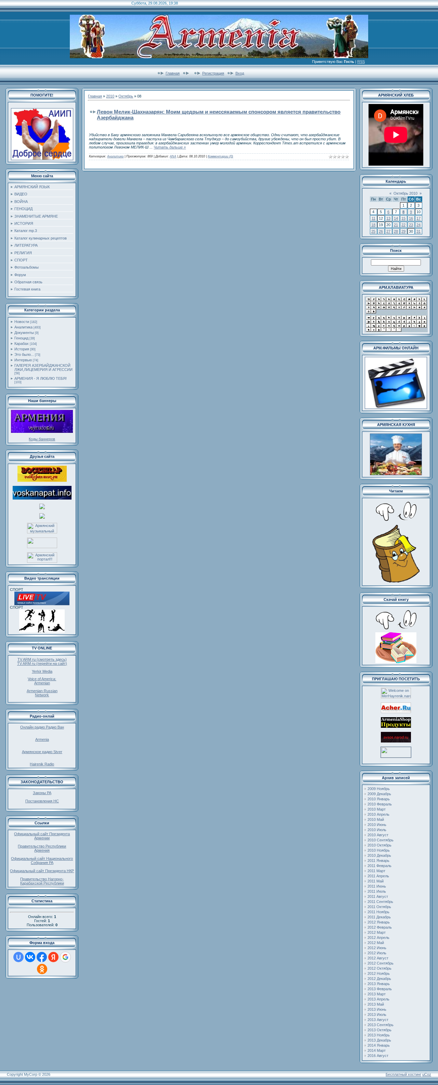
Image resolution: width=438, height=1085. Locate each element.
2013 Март (377, 994)
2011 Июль (377, 891)
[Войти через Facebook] (42, 957)
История (21, 349)
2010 (110, 96)
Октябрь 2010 (405, 193)
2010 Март (377, 809)
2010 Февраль (380, 804)
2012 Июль (377, 953)
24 (418, 225)
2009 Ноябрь (379, 789)
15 (403, 218)
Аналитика (23, 327)
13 (388, 218)
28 (396, 231)
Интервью (23, 360)
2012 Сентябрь (381, 963)
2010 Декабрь (379, 855)
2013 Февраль (380, 989)
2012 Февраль (380, 927)
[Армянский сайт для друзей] (396, 712)
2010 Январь (379, 799)
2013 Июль (377, 1014)
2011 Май (376, 881)
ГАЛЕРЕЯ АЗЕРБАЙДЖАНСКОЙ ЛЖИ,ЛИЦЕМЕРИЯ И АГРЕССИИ (43, 367)
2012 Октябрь (379, 968)
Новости (21, 322)
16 (411, 218)
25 (373, 231)
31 (418, 231)
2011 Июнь (377, 886)
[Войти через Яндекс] (53, 957)
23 (411, 225)
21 (396, 225)
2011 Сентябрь (380, 902)
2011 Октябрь (379, 907)
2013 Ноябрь (379, 1035)
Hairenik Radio (42, 764)
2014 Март (377, 1050)
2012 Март (377, 932)
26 (381, 231)
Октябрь (125, 96)
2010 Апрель (378, 814)
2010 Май (376, 819)
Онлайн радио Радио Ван (42, 727)
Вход (239, 73)
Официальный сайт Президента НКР (42, 871)
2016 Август (378, 1056)
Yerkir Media (42, 671)
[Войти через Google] (65, 957)
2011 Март (376, 871)
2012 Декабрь (379, 979)
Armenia (42, 739)
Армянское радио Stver (42, 752)
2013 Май (376, 1004)
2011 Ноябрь (378, 912)
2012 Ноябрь (379, 973)
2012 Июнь (377, 948)
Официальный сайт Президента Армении (42, 836)
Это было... (24, 354)
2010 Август (378, 835)
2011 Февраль (379, 866)
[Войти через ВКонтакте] (30, 957)
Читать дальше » (170, 147)
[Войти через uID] (18, 957)
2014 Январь (379, 1045)
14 (396, 218)
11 (373, 218)
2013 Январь (379, 984)
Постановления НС (42, 801)
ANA (173, 156)
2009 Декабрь (379, 794)
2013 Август (378, 1020)
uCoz (426, 1074)
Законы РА (42, 793)
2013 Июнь (377, 1009)
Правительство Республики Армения (42, 848)
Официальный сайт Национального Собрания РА (42, 860)
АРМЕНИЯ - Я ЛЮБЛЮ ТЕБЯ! (40, 378)
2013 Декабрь (379, 1040)
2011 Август (378, 896)
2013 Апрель (378, 999)
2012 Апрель (378, 937)
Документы (24, 333)
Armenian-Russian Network (42, 693)
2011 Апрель (378, 876)
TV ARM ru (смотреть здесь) (42, 659)
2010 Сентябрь (381, 840)
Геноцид (21, 338)
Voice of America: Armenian (42, 681)
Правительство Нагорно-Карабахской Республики (42, 881)
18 (373, 225)
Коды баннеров (42, 439)
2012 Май (376, 943)
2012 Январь (379, 922)
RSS (361, 62)
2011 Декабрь (379, 917)
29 (403, 231)
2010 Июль (377, 830)
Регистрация (213, 73)
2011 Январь (378, 860)
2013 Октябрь (379, 1030)
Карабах (21, 343)
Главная (173, 73)
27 (388, 231)
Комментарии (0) (220, 156)
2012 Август (378, 958)
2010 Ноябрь (379, 850)
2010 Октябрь (379, 845)
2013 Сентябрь (381, 1025)
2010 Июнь (377, 825)
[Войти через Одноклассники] (42, 969)
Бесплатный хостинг (403, 1074)
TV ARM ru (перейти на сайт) (42, 663)
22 (403, 225)
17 (418, 218)
